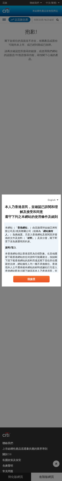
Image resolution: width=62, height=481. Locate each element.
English (52, 200)
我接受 (31, 279)
